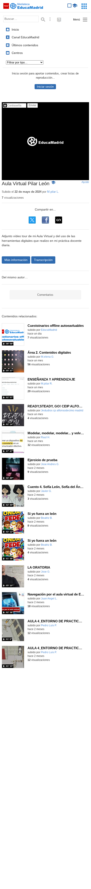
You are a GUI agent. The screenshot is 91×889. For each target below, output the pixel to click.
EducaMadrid (49, 330)
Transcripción (43, 260)
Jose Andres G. (50, 464)
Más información (16, 260)
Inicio (15, 29)
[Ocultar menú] (80, 19)
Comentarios (45, 294)
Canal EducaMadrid (25, 37)
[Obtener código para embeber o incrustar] (58, 220)
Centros (17, 53)
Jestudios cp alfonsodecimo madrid (62, 410)
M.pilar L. (53, 191)
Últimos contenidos (25, 45)
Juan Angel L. (49, 598)
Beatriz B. (46, 518)
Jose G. (45, 571)
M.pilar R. (46, 383)
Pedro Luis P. (49, 625)
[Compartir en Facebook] (45, 220)
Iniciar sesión (45, 86)
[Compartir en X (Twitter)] (32, 220)
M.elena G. (47, 356)
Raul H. (45, 437)
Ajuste (85, 182)
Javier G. (46, 491)
